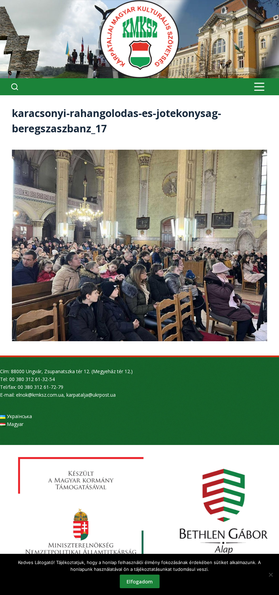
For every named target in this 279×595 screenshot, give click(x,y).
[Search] (14, 86)
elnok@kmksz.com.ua (40, 395)
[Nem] (270, 574)
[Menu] (259, 86)
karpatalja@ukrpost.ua (91, 395)
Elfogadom (140, 581)
